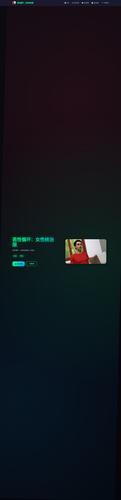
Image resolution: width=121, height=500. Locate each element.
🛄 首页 (66, 3)
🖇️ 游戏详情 (75, 3)
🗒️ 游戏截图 (95, 3)
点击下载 (19, 264)
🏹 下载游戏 (105, 3)
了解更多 (31, 264)
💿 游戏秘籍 (85, 3)
